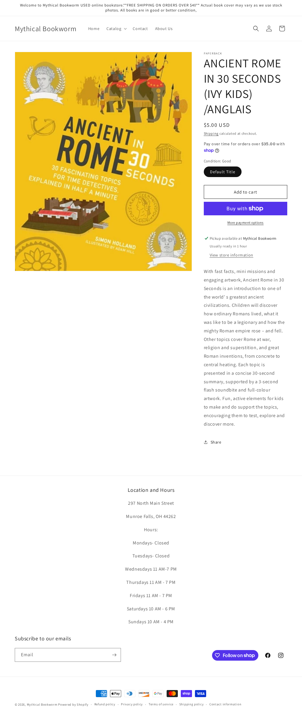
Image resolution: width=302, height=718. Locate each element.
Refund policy (104, 704)
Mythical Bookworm (42, 704)
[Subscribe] (114, 655)
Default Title (222, 171)
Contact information (225, 704)
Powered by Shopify (73, 704)
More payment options (245, 222)
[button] (116, 28)
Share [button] (216, 442)
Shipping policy (191, 704)
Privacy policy (132, 704)
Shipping (211, 133)
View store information (231, 255)
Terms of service (161, 704)
